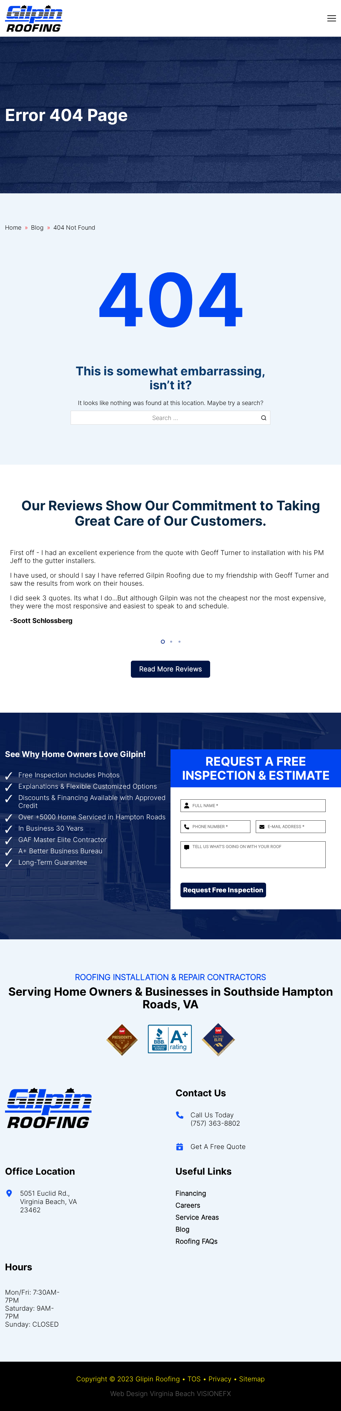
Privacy (219, 1379)
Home (13, 227)
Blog (37, 227)
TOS (194, 1379)
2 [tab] (171, 642)
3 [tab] (179, 642)
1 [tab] (162, 642)
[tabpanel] (170, 586)
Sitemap (252, 1379)
